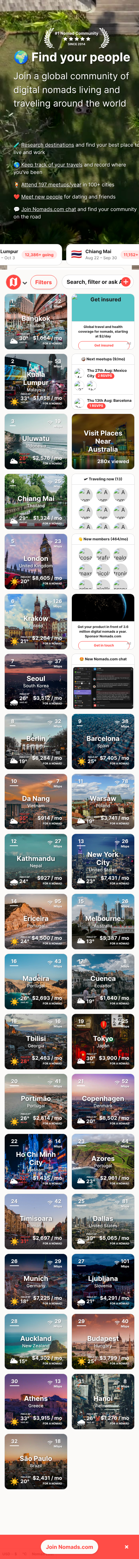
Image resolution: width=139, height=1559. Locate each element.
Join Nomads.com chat (48, 209)
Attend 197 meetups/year (51, 184)
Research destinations (47, 145)
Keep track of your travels (52, 164)
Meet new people (42, 196)
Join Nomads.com (69, 1546)
